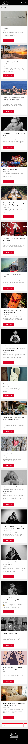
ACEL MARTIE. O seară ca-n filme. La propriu (14, 274)
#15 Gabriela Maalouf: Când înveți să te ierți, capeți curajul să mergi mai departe (14, 526)
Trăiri (4, 30)
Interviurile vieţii (7, 137)
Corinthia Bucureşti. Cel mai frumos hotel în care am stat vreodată (14, 703)
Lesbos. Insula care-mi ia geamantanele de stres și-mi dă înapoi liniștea (14, 98)
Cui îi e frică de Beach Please (14, 168)
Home (2, 7)
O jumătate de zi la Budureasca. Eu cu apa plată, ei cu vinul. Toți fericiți (14, 203)
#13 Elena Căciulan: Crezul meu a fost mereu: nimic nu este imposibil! (14, 598)
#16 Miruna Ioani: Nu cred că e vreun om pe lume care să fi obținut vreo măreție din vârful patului (14, 488)
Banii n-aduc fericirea (14, 452)
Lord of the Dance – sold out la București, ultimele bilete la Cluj (14, 239)
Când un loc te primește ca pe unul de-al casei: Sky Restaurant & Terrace (14, 418)
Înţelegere (14, 27)
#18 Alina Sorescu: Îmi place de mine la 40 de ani (14, 133)
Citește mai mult (8, 40)
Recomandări (6, 102)
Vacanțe (4, 66)
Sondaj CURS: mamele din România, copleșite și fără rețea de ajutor (14, 667)
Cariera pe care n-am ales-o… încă (14, 383)
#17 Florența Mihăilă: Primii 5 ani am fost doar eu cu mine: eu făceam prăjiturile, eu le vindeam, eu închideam (14, 347)
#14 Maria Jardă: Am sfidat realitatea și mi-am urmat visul (14, 562)
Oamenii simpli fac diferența (14, 633)
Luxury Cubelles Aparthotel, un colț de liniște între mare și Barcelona (14, 62)
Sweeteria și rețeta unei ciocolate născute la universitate (14, 310)
